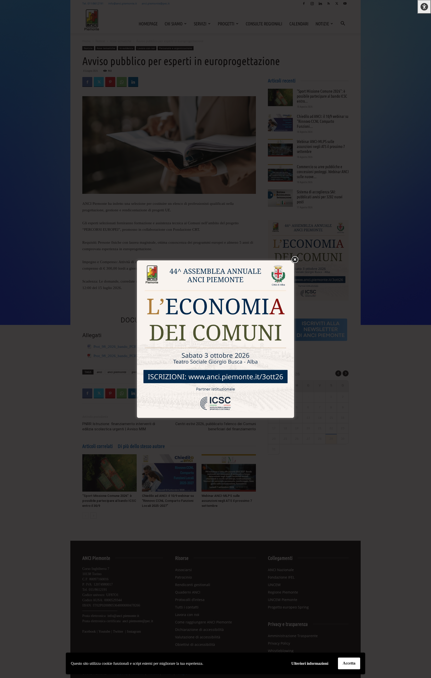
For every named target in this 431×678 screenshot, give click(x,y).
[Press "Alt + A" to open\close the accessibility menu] (424, 7)
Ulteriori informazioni (309, 663)
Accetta (349, 663)
